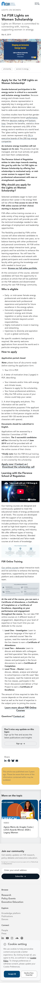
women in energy (22, 69)
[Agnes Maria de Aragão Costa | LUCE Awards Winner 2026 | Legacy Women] (20, 810)
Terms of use (34, 862)
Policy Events (8, 898)
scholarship (7, 69)
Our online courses (10, 568)
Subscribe (19, 876)
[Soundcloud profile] (17, 938)
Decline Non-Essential (29, 974)
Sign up (19, 744)
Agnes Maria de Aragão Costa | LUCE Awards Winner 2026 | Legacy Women (18, 830)
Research (6, 895)
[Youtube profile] (7, 938)
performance (32, 118)
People (4, 930)
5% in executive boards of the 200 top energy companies (19, 139)
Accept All (12, 974)
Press (3, 934)
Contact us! (19, 716)
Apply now (7, 464)
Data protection (8, 863)
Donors (4, 919)
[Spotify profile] (22, 938)
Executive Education (12, 902)
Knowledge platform (11, 913)
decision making (17, 121)
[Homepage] (8, 4)
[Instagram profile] (12, 938)
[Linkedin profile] (2, 938)
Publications (7, 916)
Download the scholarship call (18, 467)
